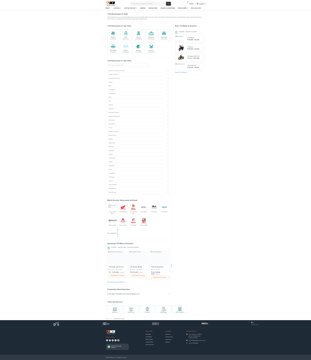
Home (107, 318)
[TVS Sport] (181, 48)
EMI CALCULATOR (196, 8)
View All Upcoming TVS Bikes (115, 282)
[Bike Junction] (110, 4)
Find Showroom (150, 344)
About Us (167, 334)
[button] (168, 4)
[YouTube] (118, 340)
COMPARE (142, 8)
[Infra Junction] (205, 323)
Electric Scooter (132, 247)
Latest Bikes (149, 336)
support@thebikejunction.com (196, 340)
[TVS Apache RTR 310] (181, 57)
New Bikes (148, 334)
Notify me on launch (117, 275)
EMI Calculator (149, 339)
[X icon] (116, 340)
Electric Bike (122, 247)
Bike (108, 247)
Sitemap (167, 342)
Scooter (114, 247)
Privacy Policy (169, 336)
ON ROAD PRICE (153, 8)
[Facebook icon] (107, 340)
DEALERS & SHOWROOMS (168, 8)
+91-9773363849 (193, 343)
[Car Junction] (254, 323)
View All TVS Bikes (180, 72)
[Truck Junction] (105, 323)
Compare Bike (149, 342)
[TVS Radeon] (181, 38)
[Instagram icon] (113, 340)
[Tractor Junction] (56, 323)
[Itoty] (155, 323)
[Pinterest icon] (110, 340)
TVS (110, 318)
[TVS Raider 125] (181, 66)
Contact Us (168, 339)
